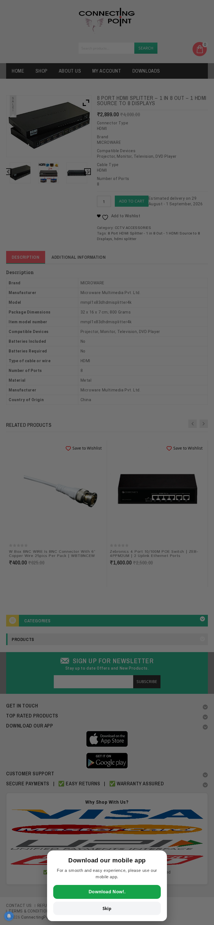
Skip (107, 908)
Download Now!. (107, 891)
